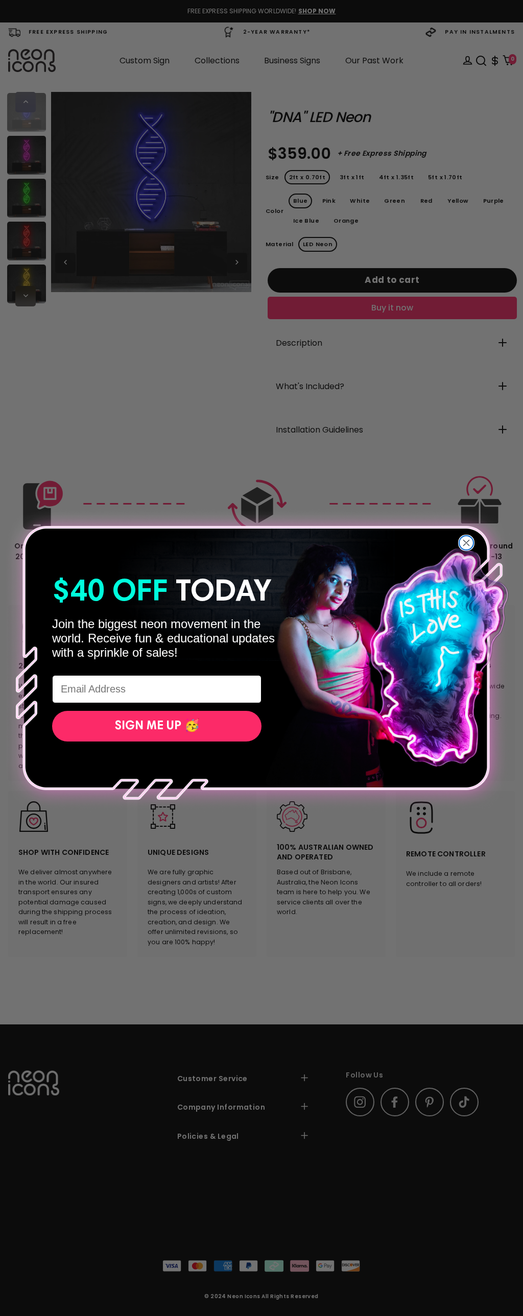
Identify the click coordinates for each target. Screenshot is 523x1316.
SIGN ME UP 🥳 (157, 726)
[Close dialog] (466, 543)
